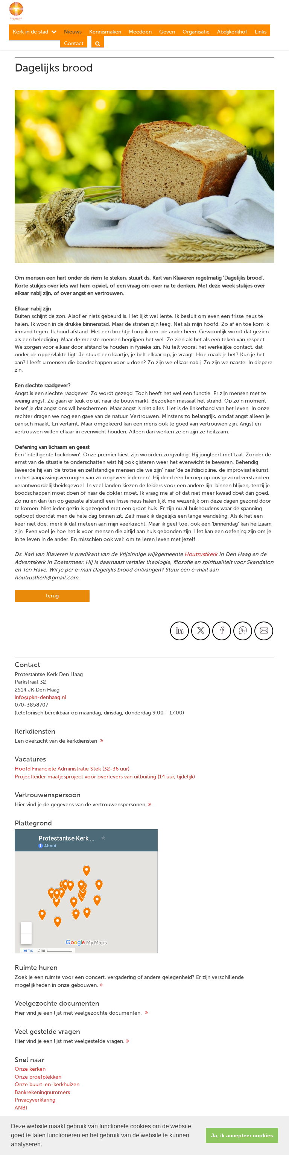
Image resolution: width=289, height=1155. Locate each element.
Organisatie (196, 32)
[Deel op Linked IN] (179, 631)
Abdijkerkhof (232, 32)
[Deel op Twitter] (200, 631)
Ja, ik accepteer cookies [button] (242, 1135)
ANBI (21, 1108)
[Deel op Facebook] (221, 631)
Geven (167, 32)
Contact (74, 43)
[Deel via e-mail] (263, 631)
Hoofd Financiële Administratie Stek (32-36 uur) (72, 769)
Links (260, 32)
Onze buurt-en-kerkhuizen (47, 1084)
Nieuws (73, 32)
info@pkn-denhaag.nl (40, 697)
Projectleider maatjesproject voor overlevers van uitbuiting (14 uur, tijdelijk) (105, 777)
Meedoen (140, 32)
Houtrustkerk (201, 554)
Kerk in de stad (30, 32)
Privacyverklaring (35, 1100)
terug (52, 596)
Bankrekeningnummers (42, 1092)
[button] (45, 1145)
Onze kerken (30, 1069)
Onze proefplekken (38, 1077)
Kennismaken (105, 32)
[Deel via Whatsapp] (242, 631)
